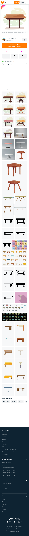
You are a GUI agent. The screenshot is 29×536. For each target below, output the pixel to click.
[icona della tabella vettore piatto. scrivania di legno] (9, 338)
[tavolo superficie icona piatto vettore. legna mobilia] (8, 471)
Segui (24, 40)
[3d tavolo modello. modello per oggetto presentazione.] (8, 169)
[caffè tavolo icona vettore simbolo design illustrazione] (8, 367)
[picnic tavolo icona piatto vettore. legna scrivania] (8, 508)
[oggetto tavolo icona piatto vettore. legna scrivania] (8, 459)
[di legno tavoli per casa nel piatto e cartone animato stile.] (8, 97)
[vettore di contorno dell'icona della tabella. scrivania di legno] (14, 439)
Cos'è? (14, 61)
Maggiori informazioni (8, 64)
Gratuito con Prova (14, 45)
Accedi (22, 2)
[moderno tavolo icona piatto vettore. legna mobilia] (8, 496)
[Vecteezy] (2, 2)
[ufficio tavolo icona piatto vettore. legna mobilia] (8, 484)
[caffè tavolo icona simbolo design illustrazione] (8, 290)
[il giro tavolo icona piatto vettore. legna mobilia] (8, 428)
